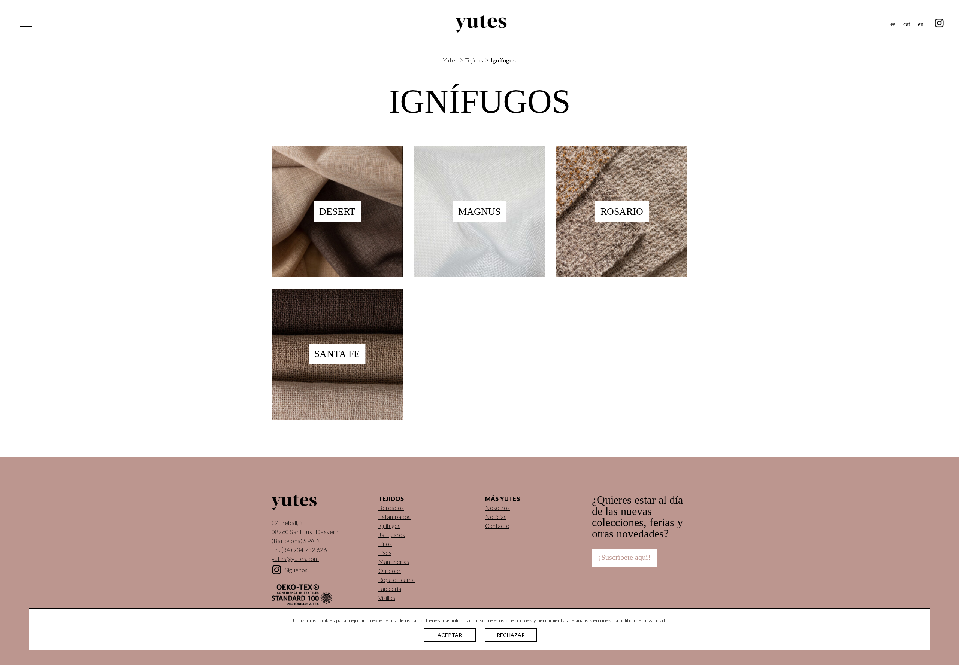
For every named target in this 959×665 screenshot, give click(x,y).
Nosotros (497, 507)
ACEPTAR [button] (450, 635)
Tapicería (389, 588)
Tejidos (474, 60)
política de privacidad (642, 620)
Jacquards (391, 534)
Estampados (394, 516)
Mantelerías (393, 561)
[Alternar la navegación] (25, 24)
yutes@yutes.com (295, 558)
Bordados (391, 507)
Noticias (495, 516)
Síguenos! (297, 569)
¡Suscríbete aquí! (625, 557)
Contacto (497, 525)
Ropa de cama (396, 579)
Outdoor (389, 570)
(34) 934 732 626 (304, 549)
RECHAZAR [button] (511, 635)
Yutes (481, 24)
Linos (385, 543)
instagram (939, 23)
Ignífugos (389, 525)
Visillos (386, 597)
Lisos (384, 552)
